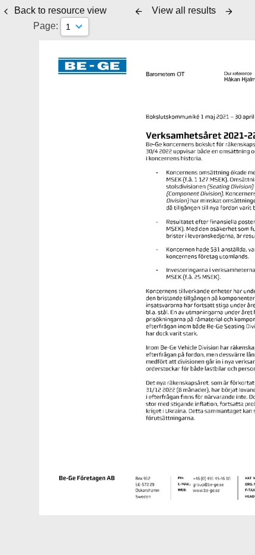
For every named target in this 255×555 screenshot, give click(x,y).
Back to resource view (60, 10)
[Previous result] (139, 11)
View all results (184, 10)
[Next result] (229, 11)
